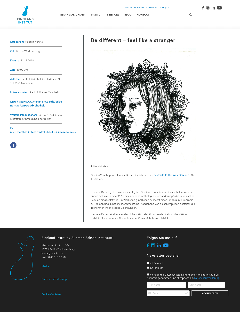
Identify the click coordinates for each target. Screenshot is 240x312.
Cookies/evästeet (51, 294)
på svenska (151, 7)
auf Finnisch (156, 267)
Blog (127, 14)
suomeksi (139, 7)
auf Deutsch (156, 263)
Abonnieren (210, 293)
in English (164, 7)
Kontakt (143, 14)
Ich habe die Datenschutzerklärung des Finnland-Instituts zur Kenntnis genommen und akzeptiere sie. (183, 276)
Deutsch (127, 7)
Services (113, 14)
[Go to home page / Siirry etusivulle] (25, 15)
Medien (45, 266)
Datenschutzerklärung (54, 279)
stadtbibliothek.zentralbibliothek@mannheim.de (47, 132)
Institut (96, 14)
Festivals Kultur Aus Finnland (171, 175)
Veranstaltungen (72, 14)
